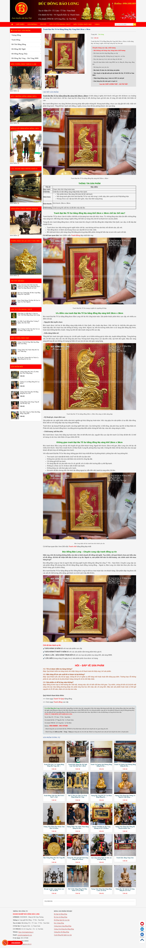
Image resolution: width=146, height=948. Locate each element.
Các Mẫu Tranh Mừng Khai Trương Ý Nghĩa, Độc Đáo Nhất (28, 321)
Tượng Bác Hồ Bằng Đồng (61, 932)
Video (97, 24)
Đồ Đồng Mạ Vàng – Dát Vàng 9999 (25, 58)
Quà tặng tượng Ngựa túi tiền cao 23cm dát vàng (101, 858)
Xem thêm (13, 91)
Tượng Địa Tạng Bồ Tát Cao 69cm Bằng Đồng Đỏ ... (101, 796)
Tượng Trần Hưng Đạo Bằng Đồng (64, 929)
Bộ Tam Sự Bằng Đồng (60, 917)
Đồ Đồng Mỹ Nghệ (19, 49)
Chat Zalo (142, 931)
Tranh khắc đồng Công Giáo (125, 858)
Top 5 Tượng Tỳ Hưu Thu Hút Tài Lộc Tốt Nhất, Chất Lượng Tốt (28, 329)
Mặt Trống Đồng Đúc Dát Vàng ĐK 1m (54, 858)
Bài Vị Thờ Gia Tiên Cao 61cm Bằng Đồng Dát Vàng (77, 796)
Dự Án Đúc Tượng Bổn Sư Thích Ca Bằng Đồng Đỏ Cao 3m (27, 358)
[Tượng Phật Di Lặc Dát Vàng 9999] (26, 259)
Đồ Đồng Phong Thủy (20, 54)
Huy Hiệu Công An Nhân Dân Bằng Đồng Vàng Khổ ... (30, 412)
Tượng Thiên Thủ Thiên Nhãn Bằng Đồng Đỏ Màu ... (78, 827)
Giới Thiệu (20, 24)
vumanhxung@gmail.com (24, 935)
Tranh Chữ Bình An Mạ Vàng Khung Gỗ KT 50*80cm (101, 827)
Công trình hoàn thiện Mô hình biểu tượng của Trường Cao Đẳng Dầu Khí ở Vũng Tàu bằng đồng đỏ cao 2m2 (28, 286)
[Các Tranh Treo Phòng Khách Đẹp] (26, 186)
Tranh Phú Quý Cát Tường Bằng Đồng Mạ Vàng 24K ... (54, 765)
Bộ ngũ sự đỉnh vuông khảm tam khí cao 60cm (54, 889)
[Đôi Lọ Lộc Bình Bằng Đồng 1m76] (26, 146)
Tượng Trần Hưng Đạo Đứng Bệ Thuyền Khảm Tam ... (125, 827)
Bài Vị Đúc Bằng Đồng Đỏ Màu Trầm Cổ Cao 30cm (77, 889)
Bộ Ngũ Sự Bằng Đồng (60, 914)
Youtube (142, 926)
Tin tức (43, 24)
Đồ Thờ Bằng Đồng (19, 44)
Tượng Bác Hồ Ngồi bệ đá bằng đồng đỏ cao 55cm (125, 889)
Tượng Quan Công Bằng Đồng (62, 926)
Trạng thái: (94, 34)
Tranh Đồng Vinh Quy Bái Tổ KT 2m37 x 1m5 (54, 796)
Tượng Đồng (16, 35)
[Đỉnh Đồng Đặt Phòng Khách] (26, 222)
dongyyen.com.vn (26, 944)
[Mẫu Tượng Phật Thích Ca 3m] (26, 78)
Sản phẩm (32, 24)
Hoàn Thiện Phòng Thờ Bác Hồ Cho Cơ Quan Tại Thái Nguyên (28, 301)
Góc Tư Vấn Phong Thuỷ (60, 24)
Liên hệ (96, 38)
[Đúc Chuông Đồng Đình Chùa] (26, 110)
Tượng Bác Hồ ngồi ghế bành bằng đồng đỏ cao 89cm (77, 858)
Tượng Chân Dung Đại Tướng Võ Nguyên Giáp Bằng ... (125, 796)
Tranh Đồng (16, 40)
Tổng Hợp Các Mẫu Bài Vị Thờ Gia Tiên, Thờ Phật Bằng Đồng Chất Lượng (28, 314)
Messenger (142, 937)
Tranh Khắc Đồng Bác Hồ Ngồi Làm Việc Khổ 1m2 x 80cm (77, 765)
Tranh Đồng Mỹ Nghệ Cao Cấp (63, 935)
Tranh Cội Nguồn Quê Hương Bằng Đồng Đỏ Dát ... (101, 765)
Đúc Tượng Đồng (59, 923)
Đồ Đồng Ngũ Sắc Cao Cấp (61, 920)
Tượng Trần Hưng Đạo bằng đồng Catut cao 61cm (101, 889)
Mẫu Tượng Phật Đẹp (82, 24)
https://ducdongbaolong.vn (25, 932)
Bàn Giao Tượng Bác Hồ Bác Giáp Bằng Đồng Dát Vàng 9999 (28, 293)
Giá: (92, 38)
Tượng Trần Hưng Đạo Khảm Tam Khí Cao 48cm (54, 827)
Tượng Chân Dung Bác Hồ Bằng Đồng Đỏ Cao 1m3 (29, 392)
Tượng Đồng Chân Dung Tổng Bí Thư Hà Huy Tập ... (29, 402)
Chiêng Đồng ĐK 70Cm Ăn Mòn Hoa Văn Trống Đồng (29, 372)
